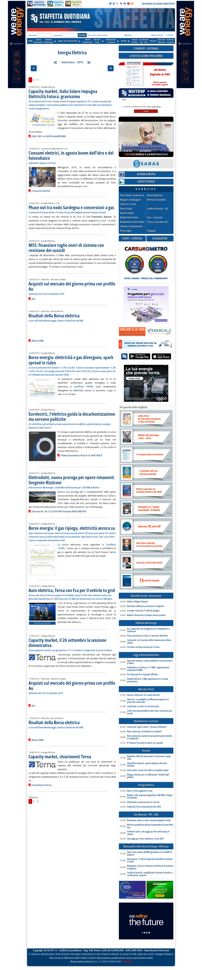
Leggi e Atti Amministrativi (146, 655)
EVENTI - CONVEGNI (132, 238)
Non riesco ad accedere (97, 35)
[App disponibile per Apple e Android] (146, 357)
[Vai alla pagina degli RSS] (132, 3)
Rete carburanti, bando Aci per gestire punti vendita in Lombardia (149, 737)
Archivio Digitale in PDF (160, 76)
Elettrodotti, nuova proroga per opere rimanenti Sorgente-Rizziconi (71, 480)
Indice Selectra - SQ (157, 208)
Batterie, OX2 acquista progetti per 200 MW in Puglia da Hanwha (149, 796)
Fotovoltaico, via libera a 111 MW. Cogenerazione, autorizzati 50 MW (148, 668)
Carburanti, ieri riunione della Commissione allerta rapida (149, 641)
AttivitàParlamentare (88, 41)
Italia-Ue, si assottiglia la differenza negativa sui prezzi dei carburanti (148, 700)
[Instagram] (117, 3)
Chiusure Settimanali (131, 226)
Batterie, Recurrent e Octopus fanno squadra (146, 615)
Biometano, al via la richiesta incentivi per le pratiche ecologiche (150, 867)
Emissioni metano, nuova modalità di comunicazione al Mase (150, 662)
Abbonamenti (157, 35)
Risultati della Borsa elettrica (54, 315)
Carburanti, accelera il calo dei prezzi (143, 706)
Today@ (151, 230)
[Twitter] (121, 3)
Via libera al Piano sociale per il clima (143, 647)
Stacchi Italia (127, 213)
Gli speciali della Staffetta (133, 407)
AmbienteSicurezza (170, 41)
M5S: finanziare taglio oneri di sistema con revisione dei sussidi (66, 247)
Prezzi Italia (126, 208)
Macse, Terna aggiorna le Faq (139, 791)
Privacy (127, 961)
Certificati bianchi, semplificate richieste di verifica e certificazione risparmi (150, 874)
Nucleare (153, 40)
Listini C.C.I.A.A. (128, 204)
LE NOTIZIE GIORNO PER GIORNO (146, 56)
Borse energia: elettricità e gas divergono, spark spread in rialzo (71, 360)
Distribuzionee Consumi (111, 41)
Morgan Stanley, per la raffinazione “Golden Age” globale (148, 776)
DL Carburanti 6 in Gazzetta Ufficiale (142, 674)
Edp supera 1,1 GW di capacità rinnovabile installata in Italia (150, 860)
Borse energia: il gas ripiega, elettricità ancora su (72, 528)
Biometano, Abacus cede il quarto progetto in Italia (149, 820)
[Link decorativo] (134, 73)
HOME (30, 40)
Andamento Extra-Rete (132, 222)
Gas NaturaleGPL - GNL (144, 41)
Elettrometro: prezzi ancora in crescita (143, 802)
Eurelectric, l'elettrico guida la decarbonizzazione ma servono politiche (72, 416)
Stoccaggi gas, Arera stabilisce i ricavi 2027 (145, 838)
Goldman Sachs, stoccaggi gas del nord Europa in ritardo (148, 832)
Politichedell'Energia (48, 41)
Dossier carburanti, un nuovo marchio (143, 695)
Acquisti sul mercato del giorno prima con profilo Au (72, 286)
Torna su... (34, 797)
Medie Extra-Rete (129, 217)
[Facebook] (124, 3)
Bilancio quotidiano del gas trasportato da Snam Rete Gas (150, 826)
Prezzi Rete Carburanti (132, 195)
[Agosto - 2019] (55, 62)
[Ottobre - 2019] (89, 62)
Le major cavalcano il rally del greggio (143, 610)
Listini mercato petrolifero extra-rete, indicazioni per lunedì (149, 712)
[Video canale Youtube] (128, 3)
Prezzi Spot (125, 230)
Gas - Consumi (155, 217)
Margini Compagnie (130, 199)
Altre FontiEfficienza (161, 41)
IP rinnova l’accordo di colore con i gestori (145, 743)
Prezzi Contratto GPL (157, 221)
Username (33, 35)
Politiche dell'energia (146, 623)
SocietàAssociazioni (38, 41)
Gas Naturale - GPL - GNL (146, 814)
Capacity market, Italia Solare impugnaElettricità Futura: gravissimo (63, 93)
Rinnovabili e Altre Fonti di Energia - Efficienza (146, 846)
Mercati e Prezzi (146, 689)
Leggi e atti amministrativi (68, 40)
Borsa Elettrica (155, 195)
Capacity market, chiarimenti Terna (60, 756)
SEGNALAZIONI (159, 238)
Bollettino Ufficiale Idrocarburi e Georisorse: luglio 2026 (149, 757)
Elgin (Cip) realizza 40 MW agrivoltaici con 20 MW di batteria (149, 853)
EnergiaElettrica (135, 41)
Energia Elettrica (146, 785)
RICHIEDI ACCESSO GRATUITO (158, 3)
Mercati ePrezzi (97, 41)
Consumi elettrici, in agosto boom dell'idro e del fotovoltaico (71, 155)
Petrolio (124, 40)
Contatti (169, 35)
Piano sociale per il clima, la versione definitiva (147, 635)
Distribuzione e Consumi (146, 721)
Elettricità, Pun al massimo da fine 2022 (144, 806)
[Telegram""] (114, 3)
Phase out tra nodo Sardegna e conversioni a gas (71, 207)
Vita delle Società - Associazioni (146, 596)
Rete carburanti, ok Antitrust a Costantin (144, 731)
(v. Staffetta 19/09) (81, 386)
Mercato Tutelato (156, 199)
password (58, 35)
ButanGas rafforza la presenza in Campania (145, 606)
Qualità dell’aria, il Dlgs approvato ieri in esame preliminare (147, 680)
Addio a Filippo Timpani (137, 601)
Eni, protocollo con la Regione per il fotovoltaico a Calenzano (148, 630)
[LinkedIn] (110, 3)
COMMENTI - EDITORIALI (146, 48)
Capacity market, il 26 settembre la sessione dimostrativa (67, 642)
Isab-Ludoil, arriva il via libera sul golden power (148, 770)
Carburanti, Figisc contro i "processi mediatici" (147, 727)
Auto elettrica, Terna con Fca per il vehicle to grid (72, 590)
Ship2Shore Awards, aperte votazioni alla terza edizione (147, 764)
